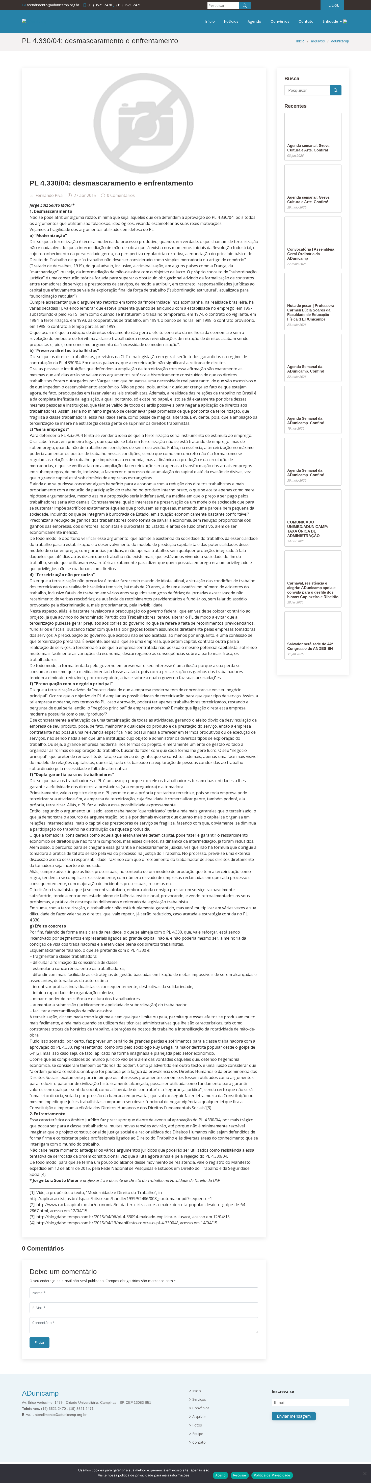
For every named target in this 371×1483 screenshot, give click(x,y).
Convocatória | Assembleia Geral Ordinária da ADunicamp (310, 253)
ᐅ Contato (197, 1442)
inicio (300, 41)
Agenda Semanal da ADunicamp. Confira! (305, 368)
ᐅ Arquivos (197, 1416)
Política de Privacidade (272, 1475)
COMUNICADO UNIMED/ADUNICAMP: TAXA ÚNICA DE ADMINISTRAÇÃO (307, 529)
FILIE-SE (332, 5)
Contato (306, 21)
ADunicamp (40, 1393)
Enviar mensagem (294, 1416)
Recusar (239, 1475)
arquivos (318, 41)
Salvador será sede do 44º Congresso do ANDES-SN (310, 646)
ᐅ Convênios (199, 1408)
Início (210, 21)
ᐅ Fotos (195, 1425)
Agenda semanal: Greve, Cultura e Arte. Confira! (308, 147)
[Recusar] (364, 1473)
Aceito (220, 1475)
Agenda (254, 21)
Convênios (280, 21)
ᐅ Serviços (197, 1399)
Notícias (231, 21)
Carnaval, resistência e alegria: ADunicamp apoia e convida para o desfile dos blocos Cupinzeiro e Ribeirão (312, 590)
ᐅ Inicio (195, 1391)
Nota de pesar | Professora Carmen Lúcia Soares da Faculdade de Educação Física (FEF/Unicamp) (310, 312)
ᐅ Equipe (196, 1434)
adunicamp (340, 41)
